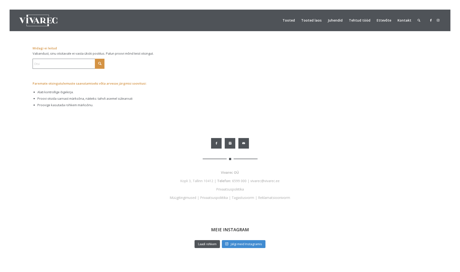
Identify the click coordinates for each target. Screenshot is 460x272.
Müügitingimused (183, 197)
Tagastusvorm (243, 197)
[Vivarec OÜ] (38, 20)
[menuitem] (288, 20)
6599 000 (239, 181)
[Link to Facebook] (430, 20)
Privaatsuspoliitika (230, 189)
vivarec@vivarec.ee (265, 181)
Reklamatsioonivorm (274, 197)
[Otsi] (418, 20)
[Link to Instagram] (438, 20)
